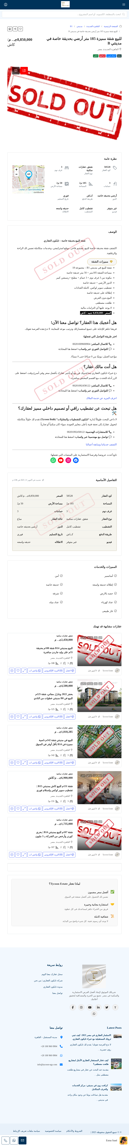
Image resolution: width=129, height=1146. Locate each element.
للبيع (100, 637)
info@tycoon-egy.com (47, 1064)
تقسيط (90, 637)
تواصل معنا (57, 993)
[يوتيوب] (61, 460)
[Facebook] (73, 1007)
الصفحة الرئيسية (111, 26)
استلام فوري (111, 56)
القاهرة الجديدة (93, 26)
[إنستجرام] (68, 460)
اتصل (68, 670)
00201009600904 (81, 344)
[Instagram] (81, 1007)
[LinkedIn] (98, 1007)
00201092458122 (81, 385)
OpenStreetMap (34, 189)
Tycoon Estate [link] (108, 671)
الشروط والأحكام (74, 1131)
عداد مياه (54, 602)
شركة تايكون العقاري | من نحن (48, 980)
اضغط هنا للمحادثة (67, 349)
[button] (20, 29)
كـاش (96, 56)
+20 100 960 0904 (49, 1046)
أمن (57, 576)
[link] (99, 649)
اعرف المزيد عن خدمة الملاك (101, 398)
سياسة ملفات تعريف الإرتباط (26, 1131)
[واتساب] (53, 460)
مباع (119, 56)
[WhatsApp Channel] (94, 1013)
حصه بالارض (106, 593)
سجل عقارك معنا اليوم (52, 974)
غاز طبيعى (107, 611)
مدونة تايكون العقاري (53, 987)
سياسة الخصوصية (53, 1131)
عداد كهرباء (107, 602)
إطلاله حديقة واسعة (103, 584)
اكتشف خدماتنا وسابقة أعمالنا (101, 444)
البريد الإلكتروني (51, 670)
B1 (71, 26)
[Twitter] (107, 1007)
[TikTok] (115, 1007)
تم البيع (102, 56)
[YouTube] (90, 1007)
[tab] (24, 70)
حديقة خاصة (52, 584)
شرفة (56, 593)
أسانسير (108, 576)
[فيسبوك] (76, 460)
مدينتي (79, 26)
